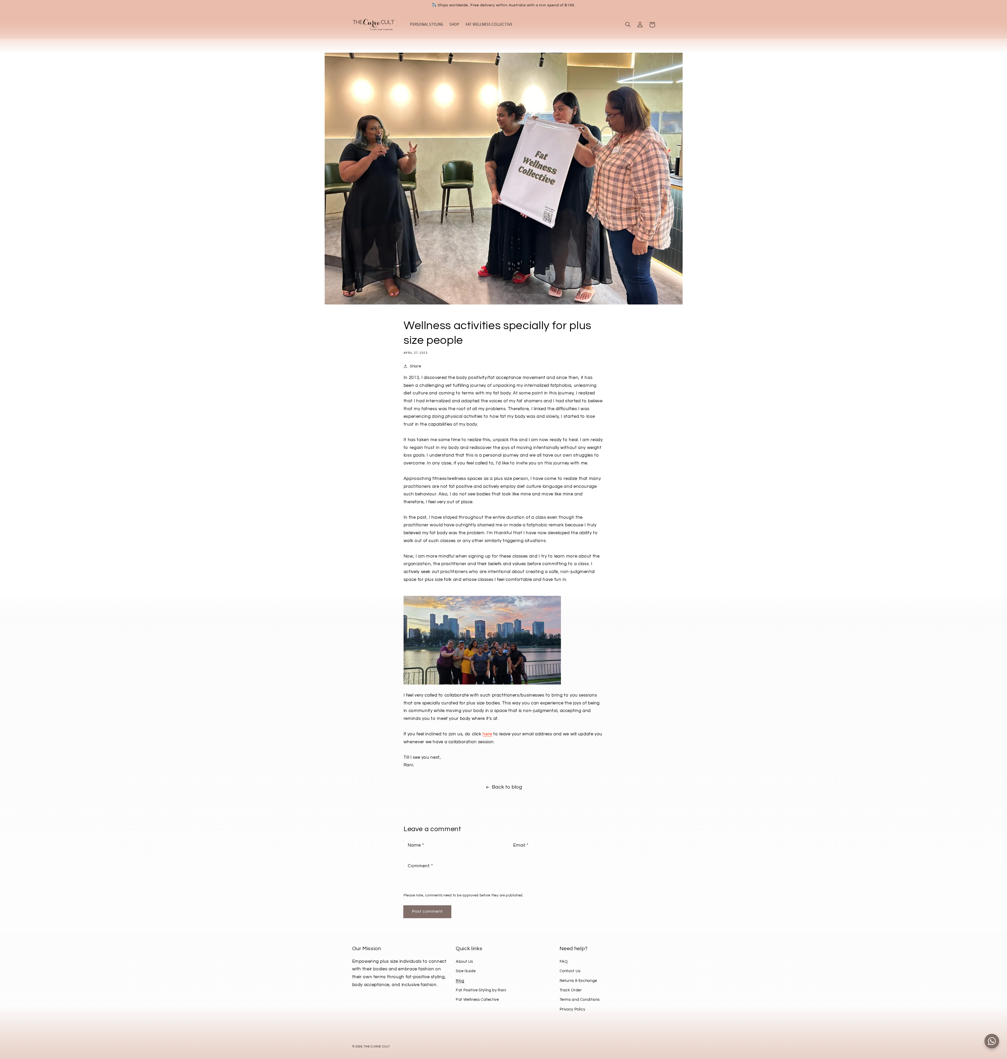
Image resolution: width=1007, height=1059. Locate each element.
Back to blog (507, 787)
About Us (464, 962)
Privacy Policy (572, 1009)
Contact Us (570, 971)
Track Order (571, 990)
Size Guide (465, 971)
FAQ (564, 962)
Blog (460, 981)
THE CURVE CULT (377, 1046)
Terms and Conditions (580, 1000)
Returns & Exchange (578, 981)
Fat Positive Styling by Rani (481, 990)
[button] (628, 25)
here (487, 734)
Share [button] (415, 366)
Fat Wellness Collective (477, 1000)
